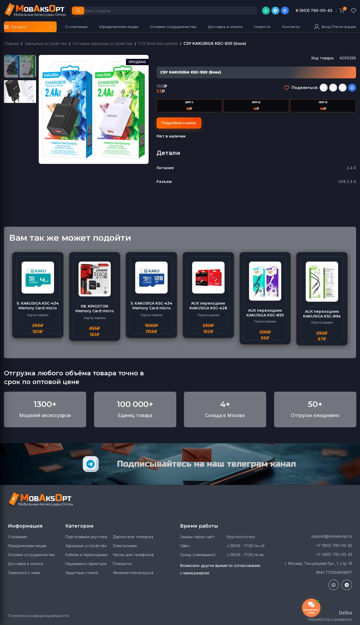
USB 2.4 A (347, 181)
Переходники (208, 315)
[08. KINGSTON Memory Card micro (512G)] (95, 279)
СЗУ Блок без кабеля (158, 43)
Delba (345, 612)
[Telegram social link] (275, 11)
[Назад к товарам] (346, 44)
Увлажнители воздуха (133, 572)
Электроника (125, 545)
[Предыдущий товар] (340, 44)
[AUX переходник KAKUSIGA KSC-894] (322, 282)
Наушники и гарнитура (85, 563)
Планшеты (122, 563)
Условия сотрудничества (31, 554)
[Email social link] (324, 88)
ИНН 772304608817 (334, 572)
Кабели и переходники (86, 554)
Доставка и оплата (25, 563)
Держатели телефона (133, 536)
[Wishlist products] (353, 10)
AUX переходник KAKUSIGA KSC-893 (265, 313)
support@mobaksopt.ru (331, 536)
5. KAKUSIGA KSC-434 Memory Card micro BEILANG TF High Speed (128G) (151, 310)
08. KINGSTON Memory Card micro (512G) (94, 311)
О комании (17, 536)
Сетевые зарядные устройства (102, 43)
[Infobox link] (314, 10)
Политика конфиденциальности (38, 615)
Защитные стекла (81, 572)
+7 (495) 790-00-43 (334, 554)
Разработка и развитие (330, 619)
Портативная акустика (86, 536)
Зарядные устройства (46, 43)
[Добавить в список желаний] (286, 87)
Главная (11, 43)
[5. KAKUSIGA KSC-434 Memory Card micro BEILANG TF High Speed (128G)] (151, 277)
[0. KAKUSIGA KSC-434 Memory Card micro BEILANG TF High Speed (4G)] (38, 277)
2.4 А (351, 167)
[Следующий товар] (353, 44)
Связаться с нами (24, 572)
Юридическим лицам (27, 545)
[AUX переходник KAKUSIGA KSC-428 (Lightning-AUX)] (208, 277)
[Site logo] (35, 10)
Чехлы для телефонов (133, 554)
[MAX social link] (285, 11)
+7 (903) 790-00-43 (334, 545)
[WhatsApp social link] (266, 11)
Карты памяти (37, 315)
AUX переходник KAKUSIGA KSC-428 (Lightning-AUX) (208, 308)
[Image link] (41, 499)
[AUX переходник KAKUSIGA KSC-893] (265, 281)
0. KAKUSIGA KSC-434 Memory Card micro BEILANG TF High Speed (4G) (38, 310)
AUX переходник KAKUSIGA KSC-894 (322, 314)
